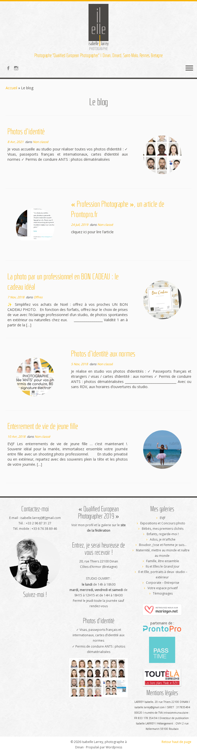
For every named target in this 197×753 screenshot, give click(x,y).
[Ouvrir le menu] (189, 68)
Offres (38, 297)
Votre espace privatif (162, 588)
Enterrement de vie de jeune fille (42, 426)
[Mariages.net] (162, 609)
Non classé (40, 142)
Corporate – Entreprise (162, 582)
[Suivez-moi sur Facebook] (10, 69)
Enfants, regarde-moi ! (163, 534)
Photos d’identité (26, 131)
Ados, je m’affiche (162, 539)
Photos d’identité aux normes (103, 353)
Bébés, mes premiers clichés (162, 528)
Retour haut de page (176, 742)
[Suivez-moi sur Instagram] (18, 69)
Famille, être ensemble (162, 561)
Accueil (11, 87)
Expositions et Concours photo (162, 523)
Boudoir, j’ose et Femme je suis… (162, 545)
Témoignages (163, 593)
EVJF (162, 518)
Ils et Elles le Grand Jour (163, 566)
